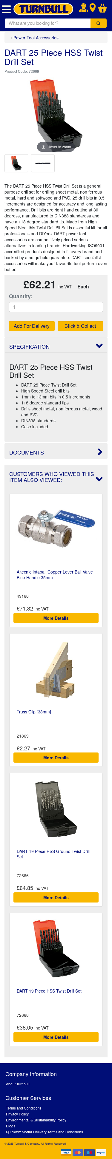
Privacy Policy (17, 1113)
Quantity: (20, 296)
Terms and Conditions (24, 1107)
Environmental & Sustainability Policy (36, 1119)
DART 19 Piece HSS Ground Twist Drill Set (53, 854)
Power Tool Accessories (36, 38)
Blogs (10, 1125)
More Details (56, 618)
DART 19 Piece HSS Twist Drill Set (49, 991)
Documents (26, 452)
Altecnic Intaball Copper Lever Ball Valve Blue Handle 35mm (55, 574)
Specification (29, 346)
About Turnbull (18, 1083)
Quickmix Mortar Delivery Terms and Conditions (44, 1131)
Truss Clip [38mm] (34, 712)
